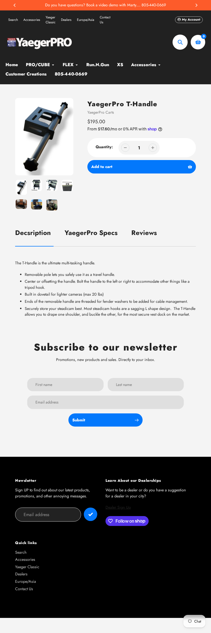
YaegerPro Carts (100, 112)
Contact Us (105, 20)
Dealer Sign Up (118, 507)
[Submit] (90, 514)
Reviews (144, 232)
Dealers (66, 19)
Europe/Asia (85, 19)
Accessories (31, 19)
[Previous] (15, 5)
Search (13, 19)
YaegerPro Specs (91, 232)
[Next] (196, 5)
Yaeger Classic (50, 20)
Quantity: (104, 147)
